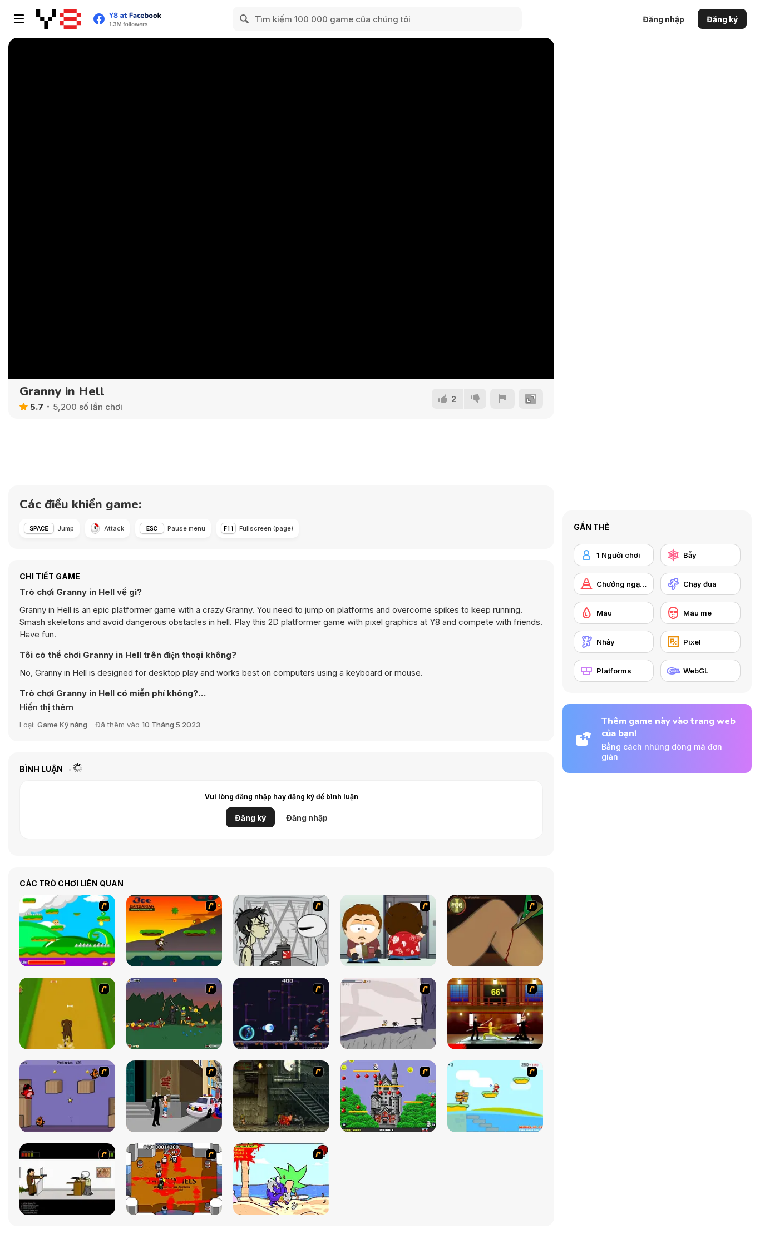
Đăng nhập (663, 19)
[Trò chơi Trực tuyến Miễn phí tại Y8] (58, 19)
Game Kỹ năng (62, 724)
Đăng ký (722, 19)
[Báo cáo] (502, 399)
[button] (46, 707)
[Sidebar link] (19, 19)
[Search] (245, 19)
